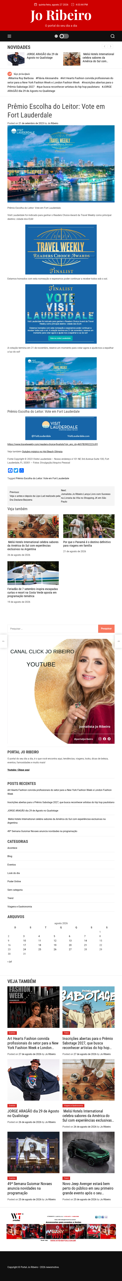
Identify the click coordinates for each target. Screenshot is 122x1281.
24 (24, 949)
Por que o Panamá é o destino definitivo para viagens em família (87, 543)
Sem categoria (15, 889)
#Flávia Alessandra (47, 78)
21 (85, 945)
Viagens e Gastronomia (19, 906)
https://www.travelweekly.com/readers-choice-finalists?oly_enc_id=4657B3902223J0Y (52, 444)
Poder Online (14, 881)
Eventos (11, 864)
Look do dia (13, 873)
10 (24, 940)
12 (55, 940)
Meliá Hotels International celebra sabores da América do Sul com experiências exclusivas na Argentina (76, 61)
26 (55, 949)
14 (85, 940)
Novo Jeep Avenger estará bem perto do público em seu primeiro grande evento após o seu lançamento (87, 1190)
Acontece (12, 848)
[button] (110, 46)
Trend (10, 898)
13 (70, 940)
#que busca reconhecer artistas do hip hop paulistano (68, 86)
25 (39, 949)
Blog (9, 856)
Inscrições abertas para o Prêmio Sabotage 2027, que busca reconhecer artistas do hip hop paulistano (60, 802)
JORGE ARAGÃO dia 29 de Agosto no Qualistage (19, 55)
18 (39, 945)
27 (70, 949)
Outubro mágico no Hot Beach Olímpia (42, 451)
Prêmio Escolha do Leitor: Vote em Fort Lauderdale (42, 478)
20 (70, 945)
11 (39, 940)
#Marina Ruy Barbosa (21, 78)
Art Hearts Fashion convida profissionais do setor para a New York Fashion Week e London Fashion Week (32, 1045)
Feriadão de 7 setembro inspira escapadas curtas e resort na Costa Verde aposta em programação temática (32, 592)
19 (55, 945)
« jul (9, 961)
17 (24, 945)
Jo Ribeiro (61, 14)
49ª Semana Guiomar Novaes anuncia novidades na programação (42, 831)
